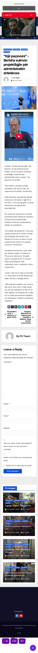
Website (7, 428)
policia (8, 503)
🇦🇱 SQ (6, 641)
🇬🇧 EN (14, 641)
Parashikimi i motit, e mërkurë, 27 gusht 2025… (12, 314)
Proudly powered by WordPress (12, 625)
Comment (8, 362)
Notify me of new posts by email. (19, 465)
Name (7, 404)
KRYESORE (24, 49)
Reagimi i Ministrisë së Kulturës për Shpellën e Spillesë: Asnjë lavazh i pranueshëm (25, 317)
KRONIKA (17, 500)
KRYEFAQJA (16, 49)
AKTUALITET (7, 49)
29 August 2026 (13, 509)
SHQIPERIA (25, 521)
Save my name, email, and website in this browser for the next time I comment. (18, 446)
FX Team (16, 78)
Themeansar (19, 628)
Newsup (31, 625)
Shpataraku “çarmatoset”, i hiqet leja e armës (18, 505)
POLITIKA (6, 52)
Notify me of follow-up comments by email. (18, 459)
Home (19, 633)
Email (6, 416)
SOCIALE (8, 523)
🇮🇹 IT (22, 641)
